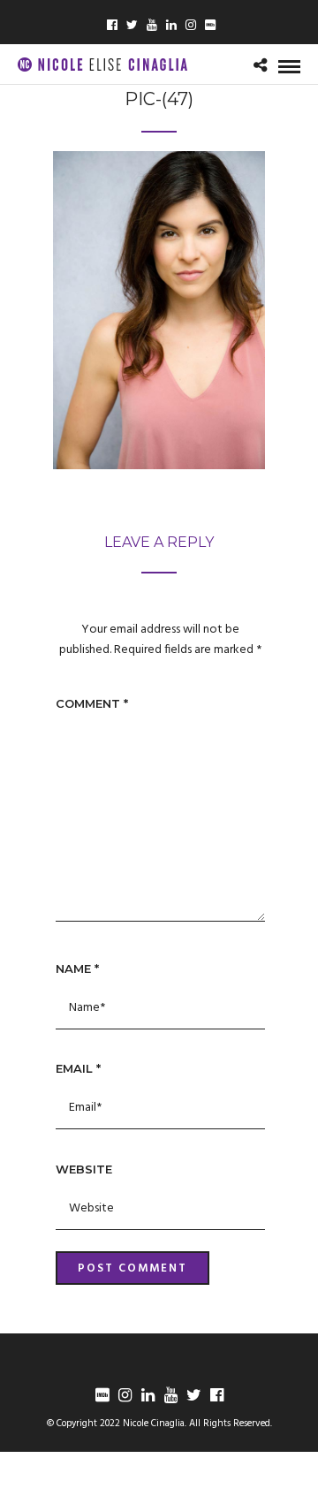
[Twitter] (132, 26)
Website (84, 1169)
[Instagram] (191, 26)
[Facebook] (112, 26)
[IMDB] (102, 1395)
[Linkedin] (171, 26)
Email (78, 1068)
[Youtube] (152, 26)
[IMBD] (210, 26)
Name (77, 968)
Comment (92, 703)
